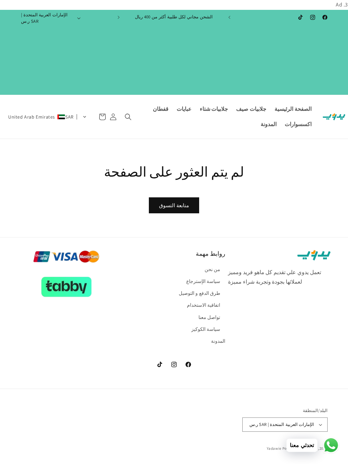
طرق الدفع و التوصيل (200, 293)
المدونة (218, 341)
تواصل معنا (209, 317)
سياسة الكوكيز (206, 329)
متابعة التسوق (174, 205)
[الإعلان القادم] (118, 17)
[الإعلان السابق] (229, 17)
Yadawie (274, 448)
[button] (128, 116)
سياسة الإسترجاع (203, 281)
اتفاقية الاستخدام (204, 305)
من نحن (213, 269)
